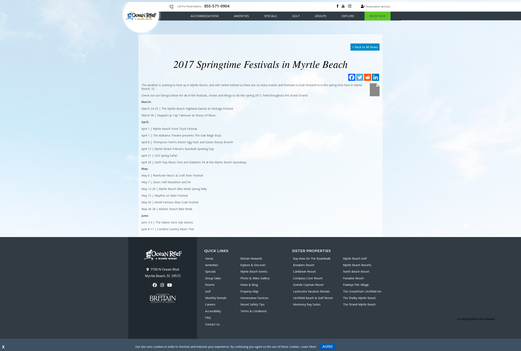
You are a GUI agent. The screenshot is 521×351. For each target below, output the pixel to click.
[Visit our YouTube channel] (170, 285)
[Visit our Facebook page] (155, 285)
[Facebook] (351, 77)
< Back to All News (365, 47)
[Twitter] (359, 77)
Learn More (308, 347)
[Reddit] (367, 77)
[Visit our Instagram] (162, 285)
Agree (327, 346)
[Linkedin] (375, 77)
